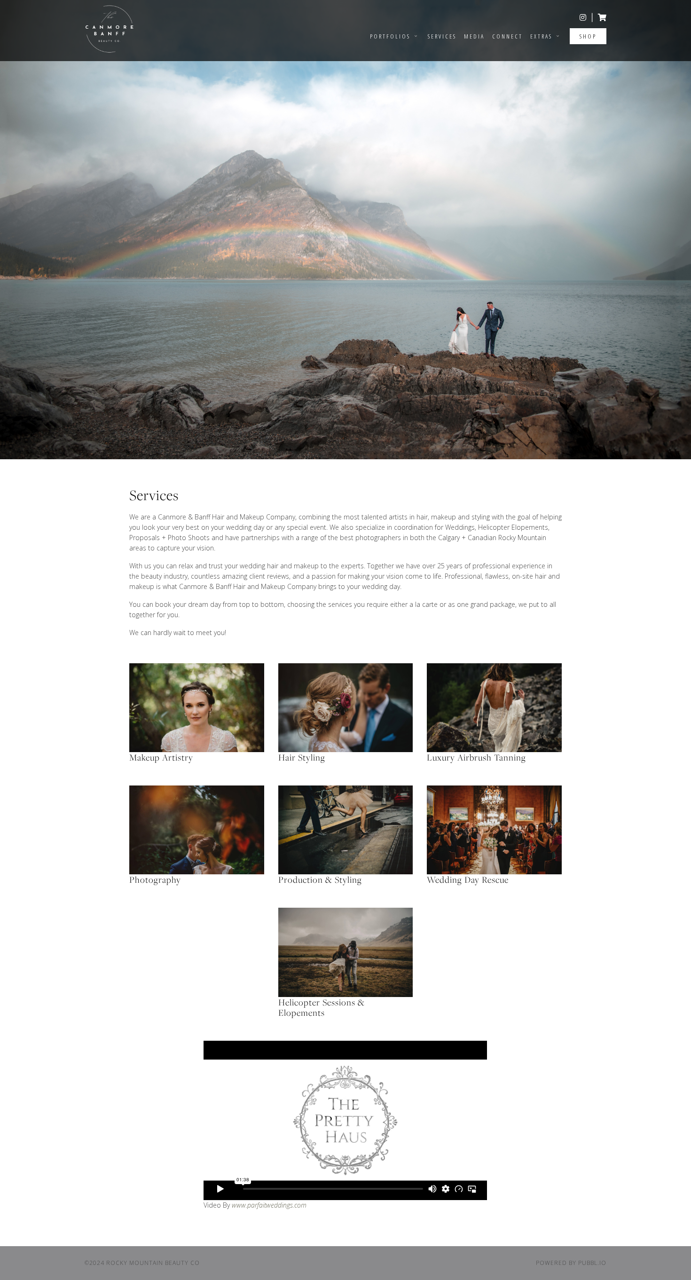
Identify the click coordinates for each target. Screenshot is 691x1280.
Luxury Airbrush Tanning (476, 757)
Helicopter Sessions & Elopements (321, 1007)
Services (442, 36)
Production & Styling (320, 879)
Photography (155, 879)
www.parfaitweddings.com (269, 1205)
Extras (542, 36)
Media (474, 36)
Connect (507, 36)
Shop (588, 36)
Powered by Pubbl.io (571, 1263)
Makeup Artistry (161, 757)
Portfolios (391, 36)
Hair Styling (301, 757)
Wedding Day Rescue (468, 879)
